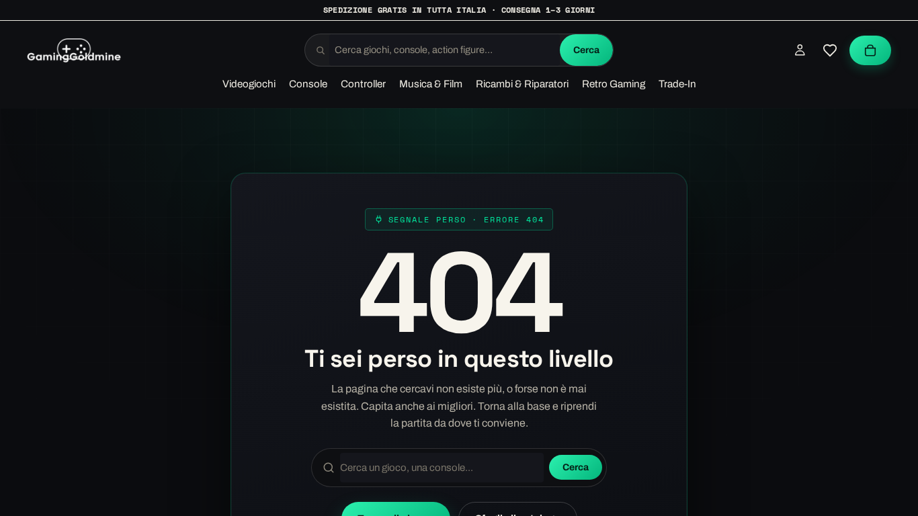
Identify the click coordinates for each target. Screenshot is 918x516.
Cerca (586, 50)
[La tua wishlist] (830, 50)
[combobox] (444, 50)
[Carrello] (870, 50)
